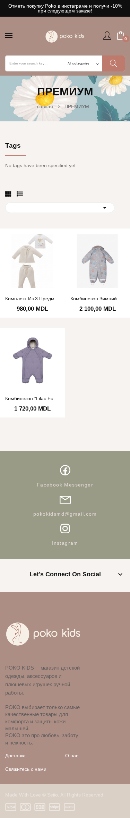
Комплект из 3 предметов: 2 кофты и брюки (32, 298)
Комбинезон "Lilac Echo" (32, 398)
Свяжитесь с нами (25, 769)
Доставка (15, 755)
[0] (120, 35)
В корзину (74, 335)
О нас (71, 755)
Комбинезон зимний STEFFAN (97, 298)
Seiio (52, 795)
